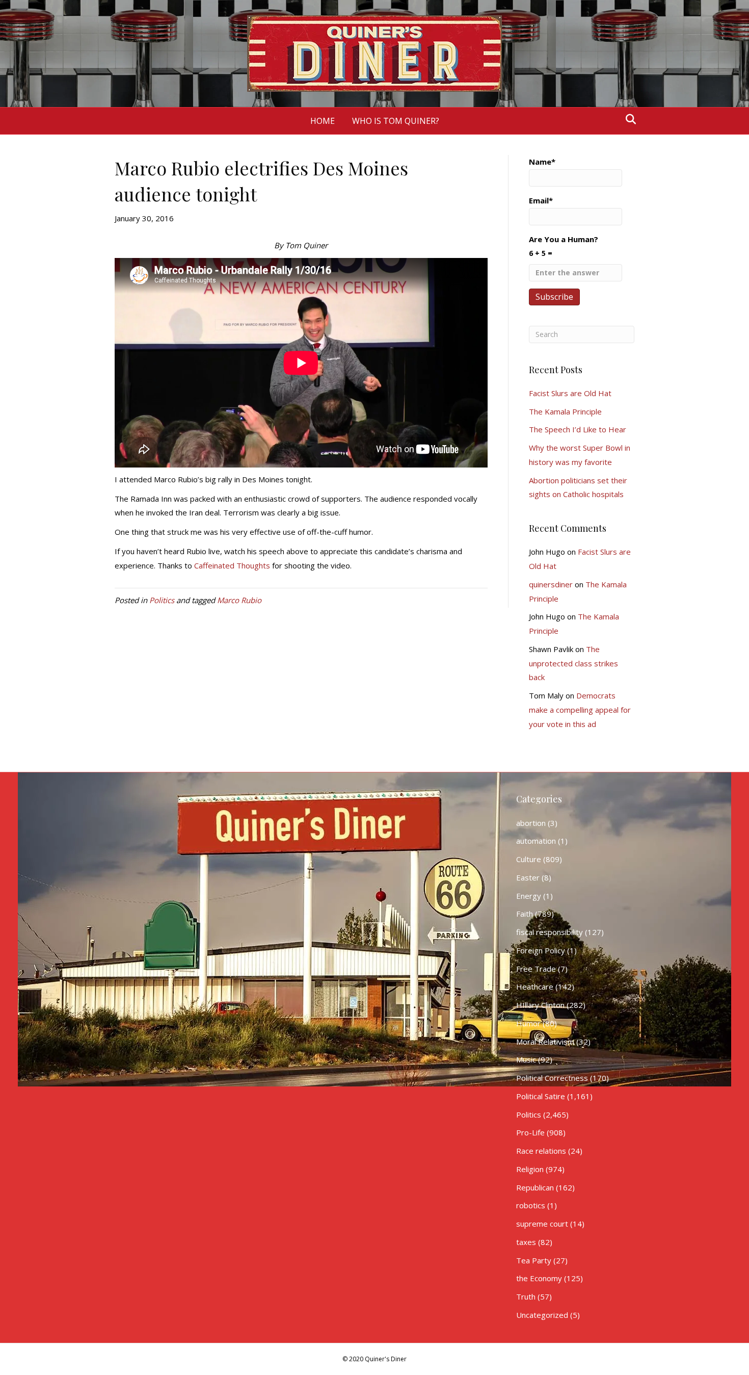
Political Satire (540, 1096)
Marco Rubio (239, 600)
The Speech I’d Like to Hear (577, 429)
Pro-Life (530, 1132)
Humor (528, 1023)
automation (536, 841)
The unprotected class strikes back (573, 663)
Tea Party (533, 1260)
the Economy (539, 1278)
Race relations (541, 1151)
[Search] (628, 119)
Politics (161, 600)
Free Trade (536, 969)
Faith (524, 914)
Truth (526, 1296)
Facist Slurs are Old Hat (570, 393)
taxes (526, 1242)
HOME (322, 120)
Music (526, 1059)
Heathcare (534, 986)
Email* (541, 200)
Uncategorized (542, 1315)
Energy (528, 896)
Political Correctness (552, 1078)
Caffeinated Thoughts (232, 565)
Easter (528, 877)
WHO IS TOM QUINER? (395, 120)
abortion (531, 823)
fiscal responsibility (549, 932)
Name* (542, 162)
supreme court (542, 1223)
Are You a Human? (563, 246)
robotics (530, 1205)
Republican (535, 1187)
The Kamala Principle (565, 411)
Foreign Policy (540, 950)
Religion (530, 1169)
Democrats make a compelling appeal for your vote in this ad (580, 709)
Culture (528, 859)
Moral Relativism (545, 1041)
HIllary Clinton (540, 1005)
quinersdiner (551, 584)
